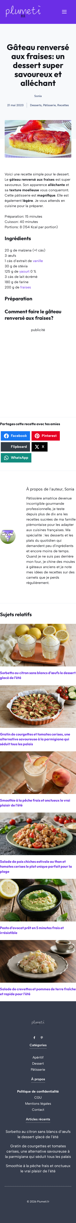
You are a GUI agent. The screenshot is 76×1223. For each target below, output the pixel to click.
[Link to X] (34, 1037)
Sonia (38, 96)
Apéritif (38, 1057)
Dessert (38, 1063)
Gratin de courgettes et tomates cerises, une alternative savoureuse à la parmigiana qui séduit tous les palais (38, 1151)
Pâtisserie (38, 1069)
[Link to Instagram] (41, 1037)
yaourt (24, 271)
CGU (38, 1097)
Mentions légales (38, 1103)
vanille (38, 261)
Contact (38, 1110)
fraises (25, 287)
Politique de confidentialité (38, 1091)
